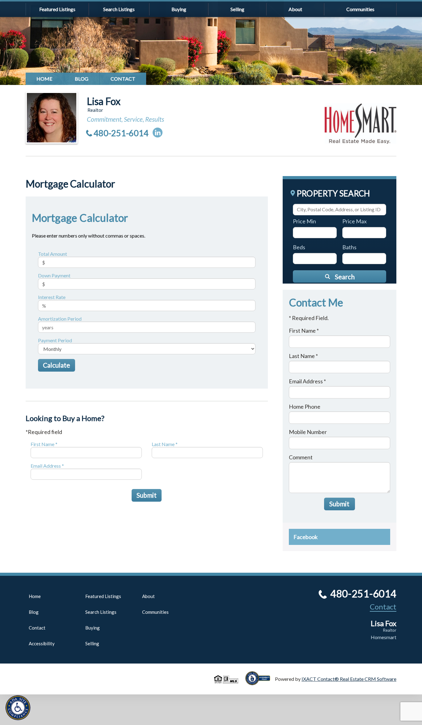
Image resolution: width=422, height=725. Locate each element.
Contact (123, 79)
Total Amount (52, 254)
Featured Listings (57, 9)
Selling (237, 9)
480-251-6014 (121, 133)
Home (44, 79)
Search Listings (119, 9)
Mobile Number (308, 431)
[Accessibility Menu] (18, 708)
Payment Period (55, 340)
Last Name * (165, 444)
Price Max (354, 221)
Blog (81, 79)
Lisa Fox (103, 101)
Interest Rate (51, 297)
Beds (299, 247)
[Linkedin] (157, 132)
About (295, 9)
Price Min (304, 221)
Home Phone (304, 406)
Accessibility (42, 643)
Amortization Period (60, 319)
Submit (147, 495)
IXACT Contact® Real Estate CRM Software (349, 679)
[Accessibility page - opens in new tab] (260, 682)
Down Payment (54, 275)
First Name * (44, 444)
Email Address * (47, 466)
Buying (178, 9)
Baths (349, 247)
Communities (360, 9)
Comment (301, 457)
